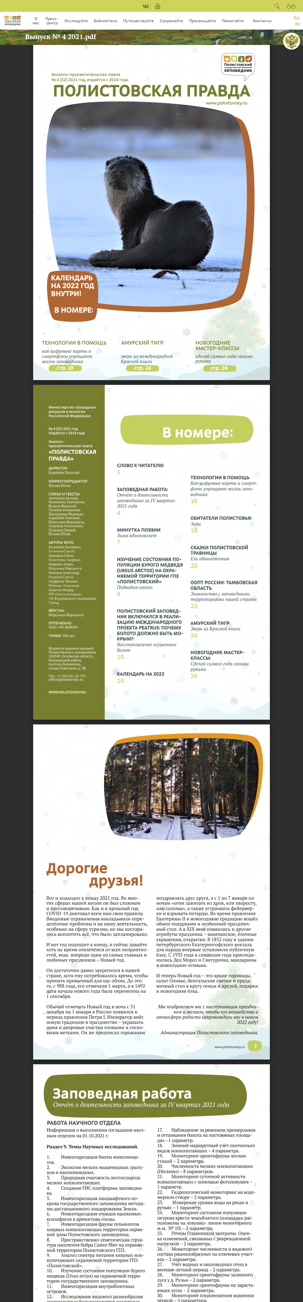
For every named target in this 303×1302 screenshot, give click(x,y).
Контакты (262, 20)
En (297, 23)
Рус (297, 17)
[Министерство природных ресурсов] (291, 41)
